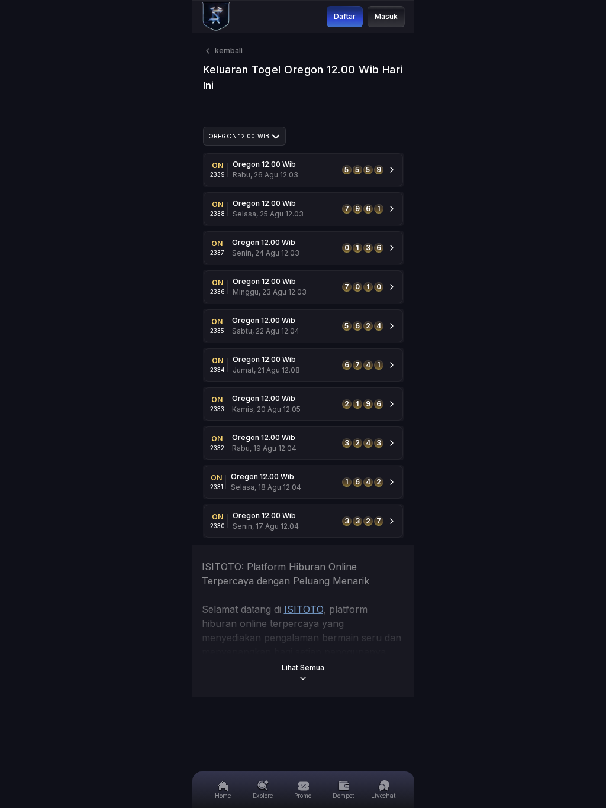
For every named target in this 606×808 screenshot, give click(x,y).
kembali (229, 50)
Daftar (345, 16)
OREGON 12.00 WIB (239, 136)
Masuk (386, 16)
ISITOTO (303, 609)
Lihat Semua (303, 667)
